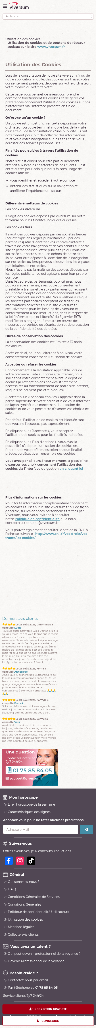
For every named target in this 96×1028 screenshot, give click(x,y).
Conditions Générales (24, 904)
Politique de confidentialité (37, 519)
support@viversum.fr (26, 778)
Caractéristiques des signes (29, 812)
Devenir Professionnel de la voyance (36, 961)
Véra (17, 722)
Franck (18, 703)
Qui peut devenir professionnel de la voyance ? (44, 953)
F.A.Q (12, 889)
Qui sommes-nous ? (23, 882)
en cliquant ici (71, 469)
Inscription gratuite (50, 1009)
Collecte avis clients (23, 934)
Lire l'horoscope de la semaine (31, 804)
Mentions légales (21, 927)
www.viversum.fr (51, 47)
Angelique (21, 671)
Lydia (17, 627)
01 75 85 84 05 (32, 771)
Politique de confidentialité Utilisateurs (38, 912)
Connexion (50, 1020)
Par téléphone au (33, 987)
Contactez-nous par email (28, 980)
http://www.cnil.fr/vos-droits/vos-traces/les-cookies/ (46, 536)
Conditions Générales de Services (34, 897)
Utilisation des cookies (25, 919)
